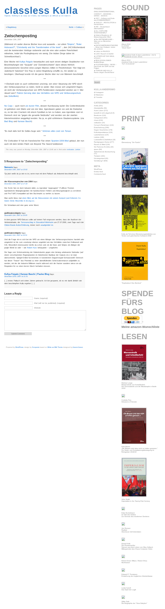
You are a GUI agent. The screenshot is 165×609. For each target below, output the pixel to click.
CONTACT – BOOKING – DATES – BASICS (103, 15)
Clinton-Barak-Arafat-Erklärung (16, 225)
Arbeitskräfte (98, 108)
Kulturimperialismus (101, 132)
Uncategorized (99, 158)
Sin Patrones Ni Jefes (102, 147)
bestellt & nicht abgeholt (103, 113)
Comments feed (100, 174)
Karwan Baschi (24, 121)
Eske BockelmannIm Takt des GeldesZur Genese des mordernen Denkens (135, 514)
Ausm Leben (98, 110)
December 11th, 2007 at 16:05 (15, 215)
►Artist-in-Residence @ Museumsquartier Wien (103, 36)
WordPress (19, 347)
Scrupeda (35, 347)
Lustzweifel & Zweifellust (103, 139)
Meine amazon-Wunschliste (140, 327)
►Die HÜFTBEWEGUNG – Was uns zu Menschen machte (104, 41)
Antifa (96, 106)
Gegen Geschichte (101, 130)
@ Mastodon (98, 95)
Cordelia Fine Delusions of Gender (129, 401)
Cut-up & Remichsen (101, 125)
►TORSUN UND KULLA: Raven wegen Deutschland (104, 71)
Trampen (97, 156)
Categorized (98, 118)
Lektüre (77, 149)
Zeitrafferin (13, 96)
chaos (96, 120)
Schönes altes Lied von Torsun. (56, 131)
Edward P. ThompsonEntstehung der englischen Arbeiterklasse (136, 575)
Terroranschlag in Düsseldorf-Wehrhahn (37, 222)
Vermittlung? (98, 161)
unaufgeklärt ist (47, 225)
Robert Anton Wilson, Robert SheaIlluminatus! (134, 561)
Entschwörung (99, 127)
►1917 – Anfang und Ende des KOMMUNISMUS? (104, 19)
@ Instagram (98, 92)
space (96, 149)
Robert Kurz (32, 248)
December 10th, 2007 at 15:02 (15, 169)
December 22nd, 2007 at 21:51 (16, 276)
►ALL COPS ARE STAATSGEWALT (100, 32)
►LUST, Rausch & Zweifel (103, 54)
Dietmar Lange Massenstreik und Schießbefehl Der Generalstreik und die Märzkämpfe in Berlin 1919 (138, 385)
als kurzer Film (32, 106)
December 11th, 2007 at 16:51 (15, 235)
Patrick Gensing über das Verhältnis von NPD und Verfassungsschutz (49, 93)
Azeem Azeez (78, 347)
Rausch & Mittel (100, 144)
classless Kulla (41, 10)
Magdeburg (11, 27)
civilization (70, 149)
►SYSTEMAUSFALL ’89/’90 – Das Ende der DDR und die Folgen (105, 66)
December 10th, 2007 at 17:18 (15, 184)
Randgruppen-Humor (102, 142)
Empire (71, 44)
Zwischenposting (20, 35)
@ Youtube (98, 97)
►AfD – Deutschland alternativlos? (102, 27)
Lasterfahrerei (99, 135)
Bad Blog (8, 121)
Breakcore (98, 115)
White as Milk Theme (55, 347)
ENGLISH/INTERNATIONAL (104, 11)
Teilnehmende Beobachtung (104, 152)
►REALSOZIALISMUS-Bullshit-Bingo (103, 61)
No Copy (8, 106)
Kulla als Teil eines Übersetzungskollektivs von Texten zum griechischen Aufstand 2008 (138, 235)
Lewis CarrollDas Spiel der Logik (128, 589)
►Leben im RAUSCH (102, 51)
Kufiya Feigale (26, 62)
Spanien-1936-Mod (60, 141)
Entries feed (98, 171)
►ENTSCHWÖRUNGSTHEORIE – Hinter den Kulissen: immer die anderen (106, 47)
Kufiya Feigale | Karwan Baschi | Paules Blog (26, 274)
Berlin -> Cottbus (75, 27)
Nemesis (8, 167)
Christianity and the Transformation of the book (38, 47)
